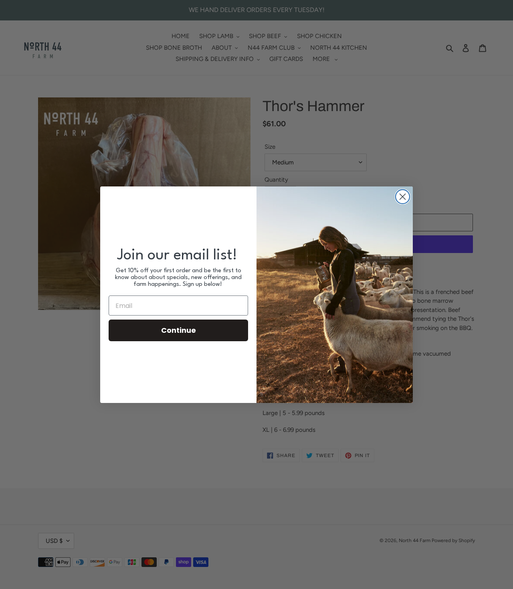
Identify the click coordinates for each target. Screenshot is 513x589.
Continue (178, 330)
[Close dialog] (403, 197)
